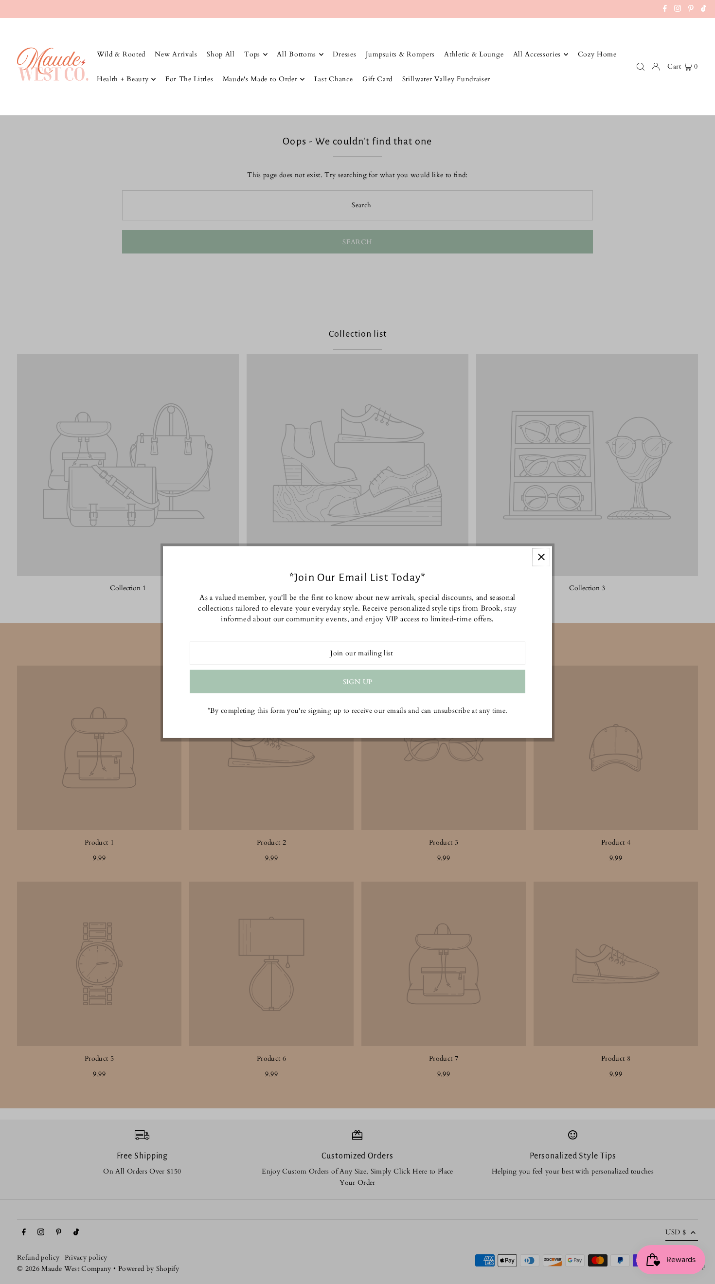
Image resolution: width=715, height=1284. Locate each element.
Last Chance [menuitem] (333, 79)
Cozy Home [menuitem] (597, 54)
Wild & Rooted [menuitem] (121, 54)
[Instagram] (677, 9)
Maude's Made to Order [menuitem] (260, 79)
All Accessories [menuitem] (537, 54)
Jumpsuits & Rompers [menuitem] (400, 54)
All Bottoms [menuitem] (296, 54)
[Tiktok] (703, 9)
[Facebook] (665, 9)
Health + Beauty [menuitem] (123, 79)
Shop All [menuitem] (221, 54)
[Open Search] (640, 67)
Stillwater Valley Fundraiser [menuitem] (446, 79)
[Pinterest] (691, 9)
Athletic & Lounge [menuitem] (473, 54)
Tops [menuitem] (252, 54)
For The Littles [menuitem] (189, 79)
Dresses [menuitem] (344, 54)
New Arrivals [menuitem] (176, 54)
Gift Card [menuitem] (377, 79)
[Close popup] (541, 556)
